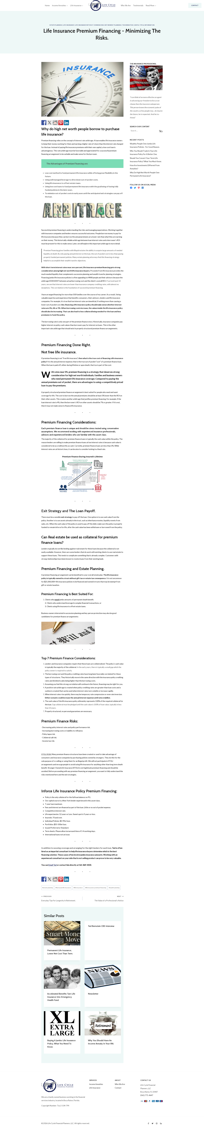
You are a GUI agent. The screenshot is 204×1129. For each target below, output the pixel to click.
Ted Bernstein (127, 25)
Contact (194, 5)
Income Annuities (96, 1084)
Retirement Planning (113, 25)
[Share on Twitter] (49, 122)
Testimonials (138, 5)
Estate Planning (56, 25)
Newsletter (93, 993)
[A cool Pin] (60, 122)
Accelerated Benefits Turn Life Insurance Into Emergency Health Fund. (61, 996)
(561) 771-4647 (146, 1095)
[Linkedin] (161, 1123)
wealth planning (114, 888)
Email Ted (52, 865)
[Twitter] (152, 1123)
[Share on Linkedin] (66, 122)
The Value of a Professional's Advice (108, 899)
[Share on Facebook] (43, 122)
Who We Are (126, 5)
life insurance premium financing (95, 888)
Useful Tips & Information (144, 25)
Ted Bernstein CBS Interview (101, 926)
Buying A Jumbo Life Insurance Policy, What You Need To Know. (61, 1043)
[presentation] (62, 933)
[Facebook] (148, 1123)
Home (47, 5)
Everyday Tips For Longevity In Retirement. (58, 899)
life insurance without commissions (89, 25)
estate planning (47, 888)
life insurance (78, 888)
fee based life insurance (63, 888)
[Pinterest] (157, 1123)
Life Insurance (68, 25)
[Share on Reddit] (55, 122)
